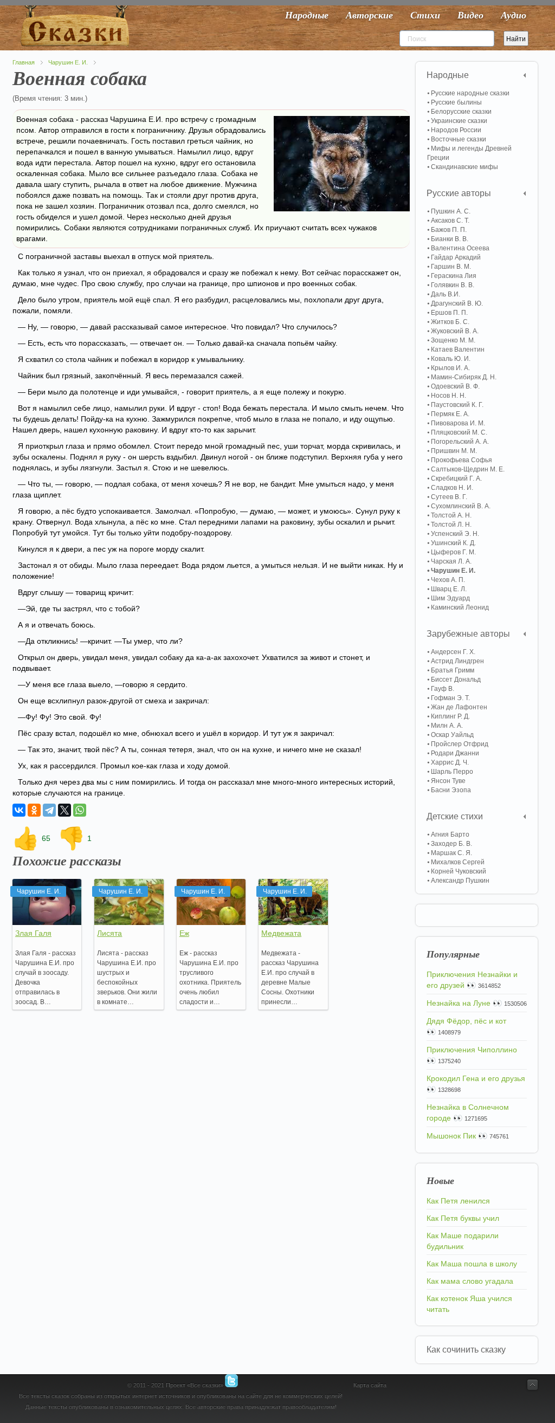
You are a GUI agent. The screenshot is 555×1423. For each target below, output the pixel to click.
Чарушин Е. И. (68, 62)
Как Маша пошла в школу (472, 1263)
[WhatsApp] (79, 810)
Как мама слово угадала (470, 1281)
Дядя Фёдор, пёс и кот (466, 1021)
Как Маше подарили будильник (463, 1241)
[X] (64, 810)
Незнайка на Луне (459, 1003)
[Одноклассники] (34, 810)
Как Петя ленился (458, 1200)
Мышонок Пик (451, 1135)
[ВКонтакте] (18, 810)
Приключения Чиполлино (472, 1049)
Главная (23, 62)
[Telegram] (49, 810)
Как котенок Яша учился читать (469, 1304)
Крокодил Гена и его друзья (476, 1078)
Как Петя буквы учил (463, 1218)
